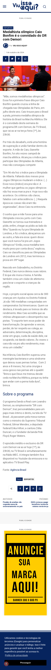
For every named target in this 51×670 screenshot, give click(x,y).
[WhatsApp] (25, 59)
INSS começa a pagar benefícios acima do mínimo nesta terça (39, 504)
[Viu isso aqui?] (6, 45)
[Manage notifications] (6, 664)
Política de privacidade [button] (16, 655)
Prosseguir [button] (25, 663)
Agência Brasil (18, 469)
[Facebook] (5, 59)
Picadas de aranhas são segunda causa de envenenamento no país (13, 504)
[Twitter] (12, 59)
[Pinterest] (19, 59)
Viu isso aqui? (20, 45)
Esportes (8, 28)
